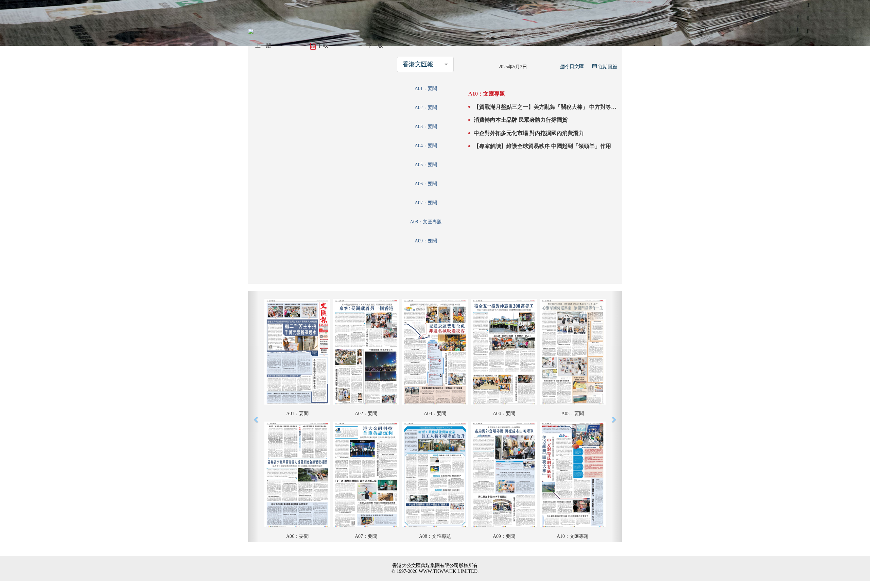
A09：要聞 (426, 240)
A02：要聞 (426, 107)
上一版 (263, 45)
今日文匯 (574, 66)
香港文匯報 (418, 64)
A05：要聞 (426, 164)
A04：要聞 (426, 145)
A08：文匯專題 (426, 221)
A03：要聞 (426, 126)
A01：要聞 (426, 88)
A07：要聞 (426, 202)
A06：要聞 (426, 183)
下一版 (375, 45)
